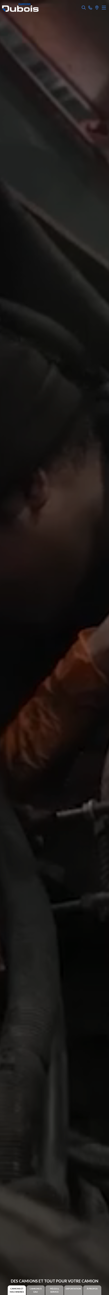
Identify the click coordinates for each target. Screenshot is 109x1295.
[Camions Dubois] (20, 7)
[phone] (90, 7)
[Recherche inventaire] (83, 7)
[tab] (17, 1290)
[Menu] (104, 7)
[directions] (96, 7)
